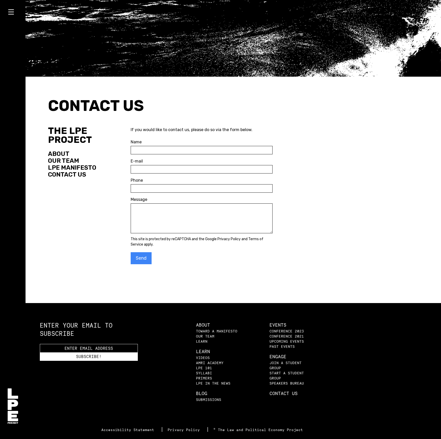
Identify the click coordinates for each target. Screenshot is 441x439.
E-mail (137, 161)
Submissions (208, 399)
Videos (203, 357)
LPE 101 (204, 368)
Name (136, 142)
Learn (201, 341)
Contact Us (67, 174)
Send (141, 258)
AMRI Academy (210, 363)
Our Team (63, 160)
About (58, 153)
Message (139, 199)
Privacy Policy (229, 239)
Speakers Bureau (287, 383)
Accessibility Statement (128, 430)
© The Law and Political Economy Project (258, 430)
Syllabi (204, 373)
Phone (137, 180)
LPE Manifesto (72, 167)
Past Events (282, 346)
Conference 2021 (287, 336)
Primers (204, 378)
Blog (201, 393)
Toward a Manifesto (216, 331)
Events (278, 325)
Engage (278, 356)
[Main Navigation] (12, 13)
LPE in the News (213, 383)
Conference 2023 (287, 331)
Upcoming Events (287, 341)
